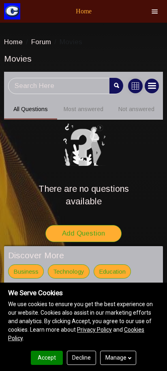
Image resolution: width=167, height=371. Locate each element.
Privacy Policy (94, 329)
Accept (47, 357)
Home (13, 42)
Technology (68, 271)
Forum (41, 42)
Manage (115, 357)
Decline (81, 357)
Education (112, 271)
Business (26, 271)
